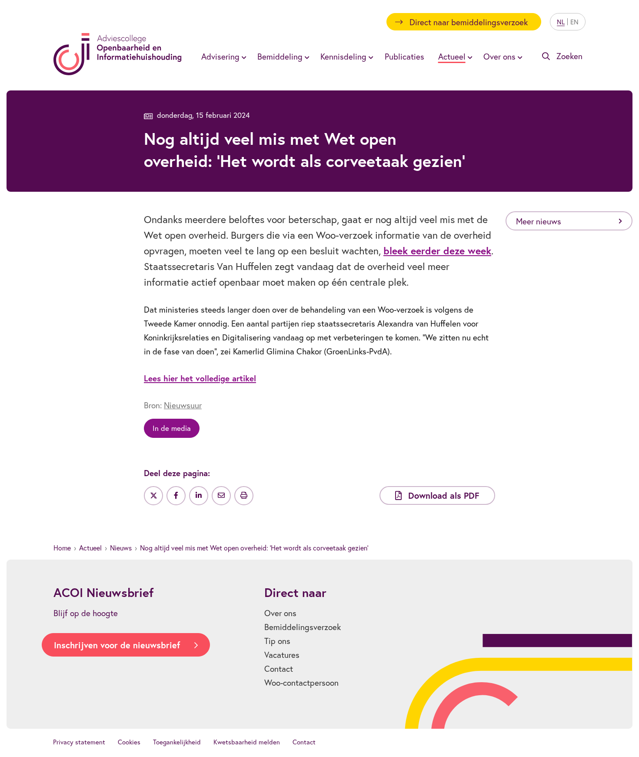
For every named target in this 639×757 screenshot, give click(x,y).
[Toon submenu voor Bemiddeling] (305, 56)
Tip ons (277, 640)
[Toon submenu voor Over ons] (518, 56)
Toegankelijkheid (177, 741)
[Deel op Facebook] (176, 495)
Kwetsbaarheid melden (246, 741)
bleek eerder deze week (437, 250)
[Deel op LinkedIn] (198, 495)
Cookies (129, 741)
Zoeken (569, 55)
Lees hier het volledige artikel (200, 378)
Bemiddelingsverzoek (302, 626)
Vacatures (282, 654)
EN (574, 21)
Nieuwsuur (183, 405)
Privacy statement (79, 741)
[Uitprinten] (243, 495)
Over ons (280, 612)
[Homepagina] (117, 54)
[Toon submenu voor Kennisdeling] (369, 56)
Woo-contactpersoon (301, 682)
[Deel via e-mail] (221, 495)
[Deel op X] (153, 495)
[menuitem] (222, 56)
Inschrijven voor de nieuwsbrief (117, 645)
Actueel (90, 547)
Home (62, 547)
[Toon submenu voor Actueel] (468, 56)
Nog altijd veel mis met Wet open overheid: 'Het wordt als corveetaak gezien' (254, 547)
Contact (278, 668)
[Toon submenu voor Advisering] (242, 56)
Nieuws (121, 547)
